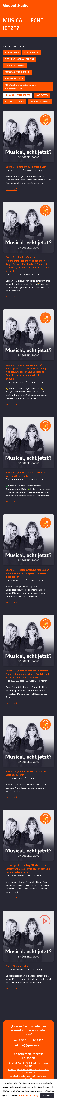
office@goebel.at (28, 1045)
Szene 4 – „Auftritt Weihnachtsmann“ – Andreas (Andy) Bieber (27, 474)
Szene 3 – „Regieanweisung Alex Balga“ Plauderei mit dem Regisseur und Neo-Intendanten (27, 573)
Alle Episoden (12, 52)
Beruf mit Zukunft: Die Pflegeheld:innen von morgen (28, 1064)
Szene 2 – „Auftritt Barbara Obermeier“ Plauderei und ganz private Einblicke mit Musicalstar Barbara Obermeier (27, 674)
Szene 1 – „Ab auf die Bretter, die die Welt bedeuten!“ (26, 773)
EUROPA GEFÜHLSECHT (17, 72)
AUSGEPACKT (31, 52)
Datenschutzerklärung (28, 1095)
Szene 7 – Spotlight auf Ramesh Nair (26, 166)
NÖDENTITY (42, 95)
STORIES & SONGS (14, 101)
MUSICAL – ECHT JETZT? (17, 95)
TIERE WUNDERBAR (40, 101)
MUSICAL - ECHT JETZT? (34, 170)
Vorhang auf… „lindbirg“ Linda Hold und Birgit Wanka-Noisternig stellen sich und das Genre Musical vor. (28, 868)
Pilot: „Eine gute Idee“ (17, 966)
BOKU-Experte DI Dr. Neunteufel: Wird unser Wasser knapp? (28, 1071)
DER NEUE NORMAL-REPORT (19, 59)
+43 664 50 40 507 (28, 1040)
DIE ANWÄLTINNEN (14, 65)
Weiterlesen (11, 189)
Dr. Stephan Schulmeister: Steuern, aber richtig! (28, 1077)
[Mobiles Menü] (52, 5)
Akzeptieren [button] (47, 1095)
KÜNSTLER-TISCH (14, 78)
